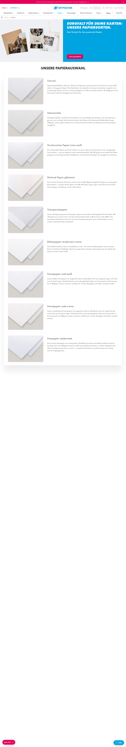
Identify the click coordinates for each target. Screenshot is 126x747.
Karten (7, 17)
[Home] (63, 8)
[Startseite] (2, 17)
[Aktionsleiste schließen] (123, 2)
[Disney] (109, 13)
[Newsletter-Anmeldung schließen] (13, 742)
